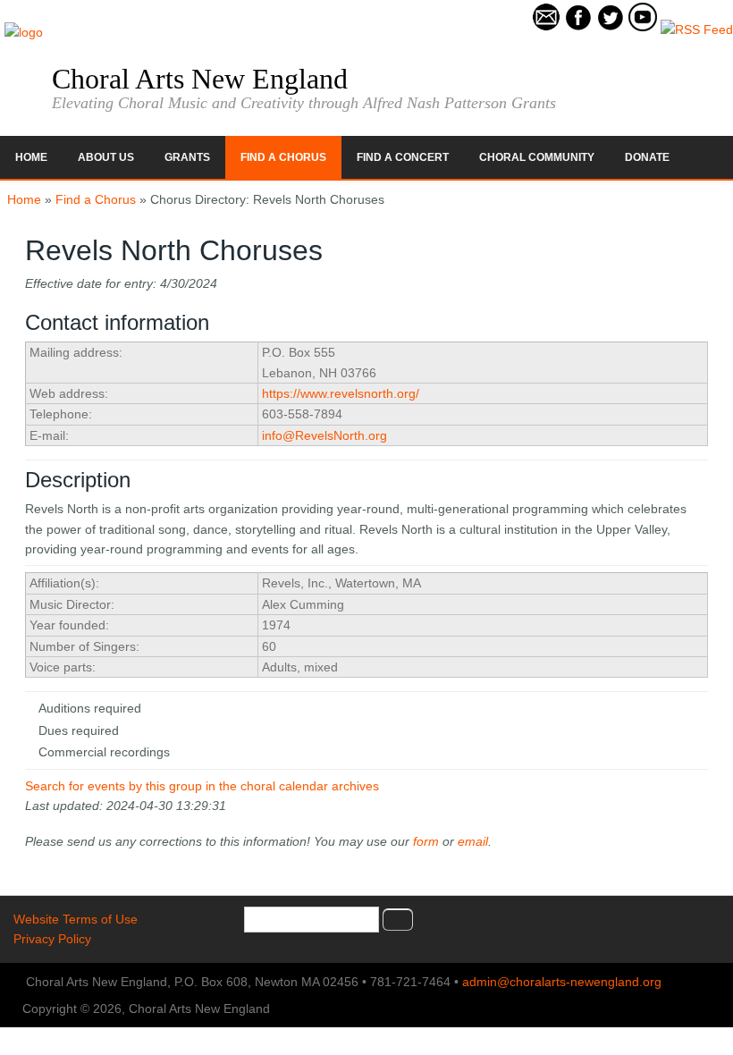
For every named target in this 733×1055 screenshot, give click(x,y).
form (426, 841)
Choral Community (536, 157)
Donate (647, 157)
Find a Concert (403, 157)
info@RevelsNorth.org (324, 435)
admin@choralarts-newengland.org (561, 982)
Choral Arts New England (200, 78)
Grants (187, 157)
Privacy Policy (52, 939)
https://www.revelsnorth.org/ (340, 393)
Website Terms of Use (75, 919)
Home (31, 157)
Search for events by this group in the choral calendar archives (202, 786)
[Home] (23, 32)
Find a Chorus (283, 157)
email (473, 841)
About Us (106, 157)
